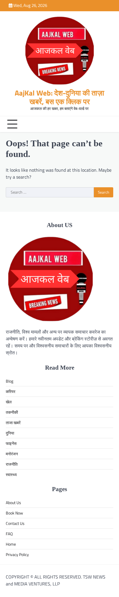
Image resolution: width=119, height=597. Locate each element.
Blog (9, 381)
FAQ (9, 534)
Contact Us (15, 523)
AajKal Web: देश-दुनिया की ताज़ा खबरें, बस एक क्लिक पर (59, 97)
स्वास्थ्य (11, 474)
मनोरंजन (12, 454)
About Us (13, 502)
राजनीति (12, 464)
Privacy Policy (17, 554)
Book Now (14, 513)
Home (11, 544)
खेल (9, 402)
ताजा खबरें (13, 423)
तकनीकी (12, 412)
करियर (10, 391)
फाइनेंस (11, 443)
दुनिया (10, 433)
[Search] (107, 124)
